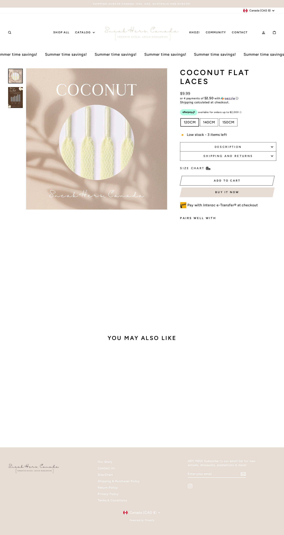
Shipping (186, 102)
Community (216, 32)
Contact (240, 32)
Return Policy (108, 487)
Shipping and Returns (228, 156)
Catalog (83, 32)
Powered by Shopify (141, 520)
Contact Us (106, 468)
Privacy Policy (108, 494)
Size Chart (105, 475)
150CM (228, 122)
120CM (190, 122)
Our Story (105, 462)
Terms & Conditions (112, 500)
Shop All (61, 32)
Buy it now (227, 192)
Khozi (194, 32)
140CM (209, 122)
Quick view (39, 411)
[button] (228, 98)
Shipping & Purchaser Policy (119, 481)
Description (228, 147)
